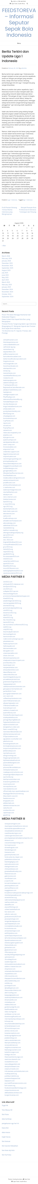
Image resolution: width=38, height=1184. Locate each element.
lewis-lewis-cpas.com (10, 511)
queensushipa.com (9, 440)
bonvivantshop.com (10, 418)
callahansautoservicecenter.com (14, 686)
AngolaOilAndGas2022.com (12, 542)
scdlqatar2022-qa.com (10, 591)
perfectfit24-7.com (9, 691)
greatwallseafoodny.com (13, 871)
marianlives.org (8, 349)
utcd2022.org (7, 610)
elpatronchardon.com (10, 725)
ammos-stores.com (11, 1031)
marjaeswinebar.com (10, 667)
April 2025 (5, 280)
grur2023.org (7, 547)
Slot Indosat (6, 1141)
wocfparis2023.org (9, 587)
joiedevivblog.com (11, 1038)
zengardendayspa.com (12, 921)
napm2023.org (8, 552)
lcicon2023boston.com (11, 568)
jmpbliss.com (7, 435)
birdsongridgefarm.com (13, 1036)
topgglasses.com (10, 890)
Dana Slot (5, 1128)
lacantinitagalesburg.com (12, 677)
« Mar (4, 246)
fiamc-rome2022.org (10, 729)
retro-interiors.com (10, 497)
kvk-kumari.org (10, 1085)
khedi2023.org (8, 598)
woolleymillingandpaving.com (15, 955)
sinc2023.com (7, 589)
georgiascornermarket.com (12, 689)
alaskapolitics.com (9, 368)
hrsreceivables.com (9, 447)
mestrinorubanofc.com (12, 1059)
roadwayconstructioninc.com (13, 772)
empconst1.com (8, 449)
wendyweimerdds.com (10, 442)
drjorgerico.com (8, 437)
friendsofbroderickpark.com (13, 715)
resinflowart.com (10, 878)
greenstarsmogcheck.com (12, 682)
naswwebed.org (8, 528)
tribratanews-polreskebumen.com (16, 1071)
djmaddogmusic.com (12, 988)
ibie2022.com (7, 537)
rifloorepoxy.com (10, 952)
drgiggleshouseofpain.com (12, 466)
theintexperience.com (10, 342)
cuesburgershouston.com (13, 836)
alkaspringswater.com (10, 703)
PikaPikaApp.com (9, 397)
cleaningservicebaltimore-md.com (16, 826)
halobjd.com (7, 392)
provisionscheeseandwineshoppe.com (16, 596)
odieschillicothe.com (10, 675)
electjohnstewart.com (12, 1066)
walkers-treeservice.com (13, 966)
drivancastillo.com (11, 1000)
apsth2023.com (8, 564)
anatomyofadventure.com (13, 997)
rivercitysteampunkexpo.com (15, 1019)
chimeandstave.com (11, 869)
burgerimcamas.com (12, 1095)
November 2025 (7, 266)
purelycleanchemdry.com (11, 411)
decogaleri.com (8, 651)
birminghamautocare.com (12, 746)
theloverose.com (10, 874)
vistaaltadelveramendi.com (14, 831)
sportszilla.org (8, 777)
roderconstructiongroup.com (13, 639)
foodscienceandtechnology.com (15, 1088)
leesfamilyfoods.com (10, 509)
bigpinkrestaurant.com (11, 454)
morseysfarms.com (9, 786)
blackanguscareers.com (13, 1050)
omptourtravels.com (12, 1069)
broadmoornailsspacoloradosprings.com (19, 893)
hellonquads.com (9, 646)
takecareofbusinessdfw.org (12, 399)
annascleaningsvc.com (12, 931)
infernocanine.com (11, 976)
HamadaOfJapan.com (10, 402)
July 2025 (5, 273)
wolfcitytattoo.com (11, 933)
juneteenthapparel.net (12, 1078)
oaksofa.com (7, 808)
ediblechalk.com (8, 803)
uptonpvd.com (9, 957)
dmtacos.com (9, 840)
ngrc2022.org (7, 506)
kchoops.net (9, 1021)
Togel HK (5, 1105)
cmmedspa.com (10, 1002)
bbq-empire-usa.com (10, 796)
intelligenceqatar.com (10, 395)
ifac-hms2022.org (9, 620)
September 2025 (7, 268)
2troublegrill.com (10, 959)
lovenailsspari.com (9, 708)
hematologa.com (10, 850)
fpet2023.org (7, 502)
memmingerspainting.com (12, 459)
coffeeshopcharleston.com (12, 698)
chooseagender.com (10, 364)
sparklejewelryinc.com (12, 924)
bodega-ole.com (10, 1055)
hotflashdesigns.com (10, 468)
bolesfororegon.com (12, 1052)
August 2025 (6, 270)
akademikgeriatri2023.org (12, 601)
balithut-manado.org (10, 530)
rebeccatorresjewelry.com (12, 433)
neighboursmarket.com (13, 1047)
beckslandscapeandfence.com (15, 828)
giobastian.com (10, 947)
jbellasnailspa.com (9, 751)
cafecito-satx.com (11, 914)
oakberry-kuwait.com (10, 710)
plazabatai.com (8, 641)
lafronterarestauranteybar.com (15, 938)
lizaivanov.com (10, 852)
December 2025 (7, 263)
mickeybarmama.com (10, 770)
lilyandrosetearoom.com (13, 940)
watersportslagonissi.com (12, 490)
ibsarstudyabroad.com (11, 632)
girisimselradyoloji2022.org (12, 608)
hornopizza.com (10, 845)
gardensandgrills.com (12, 1007)
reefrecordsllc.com (11, 902)
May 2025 (5, 277)
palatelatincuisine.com (12, 859)
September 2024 (7, 296)
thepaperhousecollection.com (15, 978)
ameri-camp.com (9, 445)
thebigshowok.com (11, 867)
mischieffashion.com (10, 492)
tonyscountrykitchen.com (12, 748)
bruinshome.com (10, 928)
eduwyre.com (7, 495)
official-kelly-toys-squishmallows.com (16, 791)
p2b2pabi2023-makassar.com (13, 584)
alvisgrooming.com (9, 755)
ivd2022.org (7, 627)
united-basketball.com (12, 909)
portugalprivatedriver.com (12, 694)
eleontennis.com (9, 514)
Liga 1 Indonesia (12, 200)
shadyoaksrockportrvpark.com (13, 660)
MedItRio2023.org (9, 566)
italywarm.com (9, 1081)
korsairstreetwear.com (12, 883)
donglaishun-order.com (11, 727)
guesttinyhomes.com (12, 855)
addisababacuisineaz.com (13, 1093)
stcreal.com (7, 425)
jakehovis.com (8, 741)
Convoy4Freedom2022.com (12, 544)
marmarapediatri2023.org (12, 603)
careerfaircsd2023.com (11, 561)
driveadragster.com (11, 847)
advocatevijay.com (9, 523)
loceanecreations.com (12, 1033)
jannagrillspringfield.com (11, 720)
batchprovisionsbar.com (11, 779)
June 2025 (5, 275)
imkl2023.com (8, 559)
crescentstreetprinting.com (14, 843)
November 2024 (7, 292)
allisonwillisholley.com (12, 981)
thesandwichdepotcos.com (12, 464)
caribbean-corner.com (12, 1014)
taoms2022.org (8, 622)
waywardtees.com (9, 352)
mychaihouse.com (9, 753)
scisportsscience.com (12, 1090)
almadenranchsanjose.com (12, 521)
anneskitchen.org (11, 897)
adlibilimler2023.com (10, 525)
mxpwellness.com (11, 974)
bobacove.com (8, 765)
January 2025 (6, 287)
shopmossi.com (10, 969)
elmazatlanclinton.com (11, 670)
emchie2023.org (8, 606)
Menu (19, 43)
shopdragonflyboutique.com (13, 775)
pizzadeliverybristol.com (11, 679)
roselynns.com (8, 378)
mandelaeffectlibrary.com (12, 375)
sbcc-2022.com (8, 540)
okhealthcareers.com (10, 340)
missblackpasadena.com (13, 895)
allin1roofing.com (11, 993)
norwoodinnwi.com (11, 1045)
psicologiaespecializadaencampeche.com (19, 838)
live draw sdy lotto (8, 1150)
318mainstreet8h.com (10, 706)
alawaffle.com (9, 905)
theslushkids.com (11, 945)
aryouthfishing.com (11, 907)
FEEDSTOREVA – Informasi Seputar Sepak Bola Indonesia (19, 23)
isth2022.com (7, 582)
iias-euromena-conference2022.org (15, 625)
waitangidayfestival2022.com (13, 571)
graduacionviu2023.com (13, 917)
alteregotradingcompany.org (13, 533)
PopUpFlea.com (8, 428)
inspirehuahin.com (9, 456)
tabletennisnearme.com (11, 805)
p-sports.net (9, 881)
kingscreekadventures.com (12, 406)
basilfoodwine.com (11, 1009)
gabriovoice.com (10, 876)
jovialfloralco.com (9, 483)
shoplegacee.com (9, 416)
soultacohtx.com (8, 810)
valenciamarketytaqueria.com (15, 900)
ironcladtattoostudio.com (13, 926)
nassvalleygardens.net (12, 1064)
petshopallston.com (11, 886)
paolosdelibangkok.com (11, 763)
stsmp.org (6, 371)
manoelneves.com (9, 373)
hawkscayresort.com (10, 644)
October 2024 (6, 294)
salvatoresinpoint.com (11, 480)
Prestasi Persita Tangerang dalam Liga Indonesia (19, 324)
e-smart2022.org (9, 504)
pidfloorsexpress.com (10, 354)
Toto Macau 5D (7, 1110)
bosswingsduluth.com (10, 744)
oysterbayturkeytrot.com (13, 936)
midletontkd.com (10, 1005)
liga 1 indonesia (27, 200)
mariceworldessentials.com (12, 732)
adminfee (24, 68)
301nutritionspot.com (12, 1028)
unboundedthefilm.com (11, 345)
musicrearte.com (9, 784)
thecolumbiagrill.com (10, 594)
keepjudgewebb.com (12, 995)
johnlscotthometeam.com (12, 485)
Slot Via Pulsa (6, 1155)
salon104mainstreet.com (11, 701)
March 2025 (6, 282)
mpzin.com (7, 423)
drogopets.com (8, 801)
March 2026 (6, 256)
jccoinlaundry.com (9, 663)
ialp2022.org (7, 615)
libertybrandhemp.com (12, 1043)
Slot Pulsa (5, 1114)
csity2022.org (7, 629)
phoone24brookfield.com (12, 767)
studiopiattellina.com (10, 717)
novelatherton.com (11, 1062)
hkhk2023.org (8, 549)
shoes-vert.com (8, 656)
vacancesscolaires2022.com (12, 573)
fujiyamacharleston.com (11, 722)
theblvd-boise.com (9, 499)
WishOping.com (8, 414)
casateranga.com (10, 962)
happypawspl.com (9, 684)
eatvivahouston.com (12, 864)
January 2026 (6, 261)
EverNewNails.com (9, 475)
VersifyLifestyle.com (10, 404)
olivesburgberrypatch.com (14, 943)
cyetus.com (7, 516)
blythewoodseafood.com (11, 760)
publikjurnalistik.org (12, 1076)
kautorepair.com (9, 665)
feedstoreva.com (9, 798)
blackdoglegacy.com (11, 862)
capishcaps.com (8, 813)
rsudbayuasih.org (11, 1074)
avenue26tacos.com (11, 888)
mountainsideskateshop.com (15, 1024)
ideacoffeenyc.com (9, 672)
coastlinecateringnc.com (13, 833)
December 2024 (7, 289)
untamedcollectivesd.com (13, 971)
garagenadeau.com (10, 471)
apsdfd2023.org (8, 554)
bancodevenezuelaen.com (12, 356)
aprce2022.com (8, 535)
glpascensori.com (11, 950)
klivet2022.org (8, 617)
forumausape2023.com (11, 556)
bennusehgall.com (9, 634)
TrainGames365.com (10, 385)
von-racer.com (8, 696)
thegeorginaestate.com (11, 758)
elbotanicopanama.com (11, 658)
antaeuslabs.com (9, 409)
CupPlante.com (8, 421)
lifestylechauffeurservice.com (13, 473)
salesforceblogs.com (10, 383)
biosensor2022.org (9, 613)
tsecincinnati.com (9, 636)
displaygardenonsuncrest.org (13, 794)
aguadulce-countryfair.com (12, 739)
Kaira (20, 1179)
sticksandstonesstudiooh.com (15, 964)
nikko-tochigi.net (10, 1012)
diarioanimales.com (10, 648)
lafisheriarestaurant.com (11, 734)
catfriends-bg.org (9, 347)
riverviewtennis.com (10, 789)
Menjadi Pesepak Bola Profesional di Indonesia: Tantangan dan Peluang (27, 210)
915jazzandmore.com (10, 736)
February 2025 (7, 285)
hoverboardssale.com (10, 366)
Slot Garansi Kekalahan (10, 1146)
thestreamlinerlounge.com (14, 1057)
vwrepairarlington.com (12, 824)
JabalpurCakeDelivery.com (12, 390)
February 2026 (7, 258)
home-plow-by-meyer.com (14, 857)
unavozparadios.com (10, 653)
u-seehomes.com (9, 487)
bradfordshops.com (10, 518)
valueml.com (7, 430)
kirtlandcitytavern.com (12, 1026)
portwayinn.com (10, 986)
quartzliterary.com (9, 713)
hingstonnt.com (8, 361)
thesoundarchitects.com (13, 990)
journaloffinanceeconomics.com (15, 1083)
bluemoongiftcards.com (13, 1016)
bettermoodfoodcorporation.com (14, 359)
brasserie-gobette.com (11, 782)
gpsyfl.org (6, 815)
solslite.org (8, 983)
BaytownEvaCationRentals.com (14, 387)
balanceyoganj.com (9, 380)
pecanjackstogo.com (12, 919)
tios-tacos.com (10, 912)
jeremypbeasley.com (10, 461)
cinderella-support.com (11, 452)
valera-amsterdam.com (12, 1040)
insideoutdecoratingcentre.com (14, 478)
